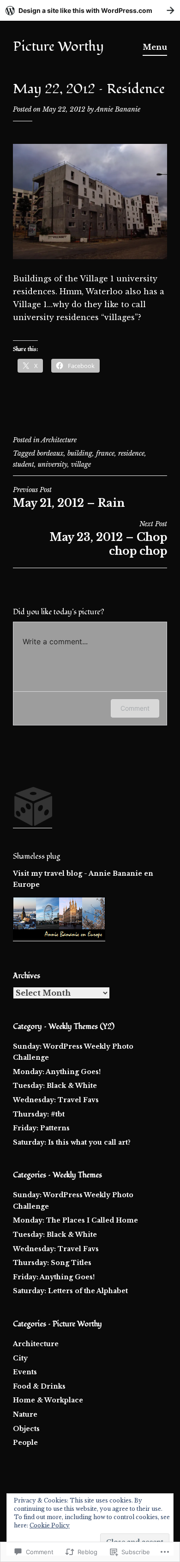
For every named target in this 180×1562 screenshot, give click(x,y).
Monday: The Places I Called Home (75, 1220)
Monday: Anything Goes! (57, 1072)
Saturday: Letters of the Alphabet (70, 1291)
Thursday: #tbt (39, 1114)
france (105, 453)
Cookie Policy (50, 1525)
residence (131, 453)
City (20, 1358)
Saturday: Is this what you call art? (72, 1142)
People (25, 1442)
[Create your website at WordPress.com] (90, 10)
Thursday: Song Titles (52, 1263)
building (79, 453)
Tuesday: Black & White (55, 1085)
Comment (135, 708)
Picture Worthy (58, 46)
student (23, 464)
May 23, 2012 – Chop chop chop (108, 539)
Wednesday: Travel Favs (56, 1100)
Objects (26, 1429)
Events (25, 1372)
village (81, 464)
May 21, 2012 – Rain (69, 498)
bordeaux (50, 453)
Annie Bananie (117, 109)
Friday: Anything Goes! (54, 1277)
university (52, 464)
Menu (155, 47)
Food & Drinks (39, 1386)
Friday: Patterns (41, 1128)
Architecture (59, 440)
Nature (25, 1414)
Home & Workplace (48, 1400)
